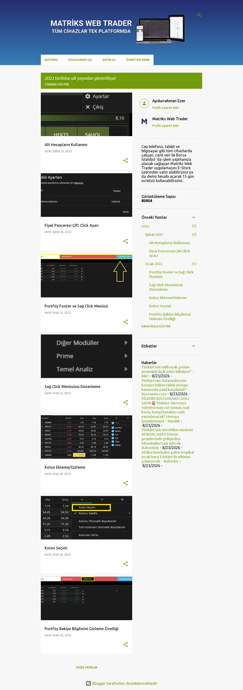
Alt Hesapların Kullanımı (169, 243)
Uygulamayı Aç (80, 59)
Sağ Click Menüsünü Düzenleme (166, 287)
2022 (145, 226)
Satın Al (109, 59)
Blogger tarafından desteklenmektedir (124, 683)
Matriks (51, 59)
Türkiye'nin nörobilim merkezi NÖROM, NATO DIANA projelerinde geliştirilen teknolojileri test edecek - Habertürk (167, 439)
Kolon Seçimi (160, 306)
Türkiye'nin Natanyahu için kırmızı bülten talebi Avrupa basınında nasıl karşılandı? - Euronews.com (165, 387)
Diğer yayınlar (86, 667)
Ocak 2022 (153, 264)
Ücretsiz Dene (138, 59)
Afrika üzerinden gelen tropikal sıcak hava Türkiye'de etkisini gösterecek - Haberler (167, 456)
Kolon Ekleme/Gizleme (168, 298)
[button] (125, 161)
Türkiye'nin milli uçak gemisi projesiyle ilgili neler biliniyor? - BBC (167, 371)
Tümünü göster (57, 84)
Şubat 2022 (154, 234)
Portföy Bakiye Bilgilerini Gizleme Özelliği (170, 316)
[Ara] (199, 15)
